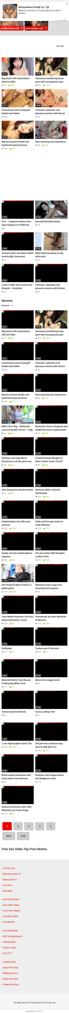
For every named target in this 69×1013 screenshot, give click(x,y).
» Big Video (7, 891)
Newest (5, 305)
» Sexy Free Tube (10, 967)
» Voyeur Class (9, 947)
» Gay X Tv (7, 953)
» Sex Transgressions (12, 936)
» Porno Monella (10, 930)
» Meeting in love (10, 973)
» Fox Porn (7, 885)
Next (8, 836)
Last (23, 836)
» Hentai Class (9, 942)
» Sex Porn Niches (10, 899)
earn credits (30, 1011)
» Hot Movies (8, 922)
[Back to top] (63, 1006)
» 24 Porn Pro (8, 868)
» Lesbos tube (8, 962)
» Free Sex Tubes (10, 916)
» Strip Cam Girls (10, 979)
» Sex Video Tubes (10, 905)
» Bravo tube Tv (9, 879)
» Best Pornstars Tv (11, 874)
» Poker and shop (10, 984)
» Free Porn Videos (11, 910)
